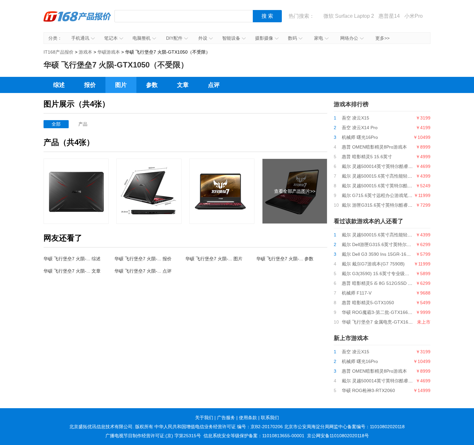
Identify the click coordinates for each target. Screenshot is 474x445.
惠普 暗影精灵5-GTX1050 (368, 302)
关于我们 (204, 417)
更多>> (382, 38)
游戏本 (85, 52)
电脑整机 (142, 38)
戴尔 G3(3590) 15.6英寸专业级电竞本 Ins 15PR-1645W (398, 273)
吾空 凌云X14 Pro (360, 127)
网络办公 (349, 38)
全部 (56, 124)
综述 (59, 85)
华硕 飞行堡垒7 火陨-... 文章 (72, 271)
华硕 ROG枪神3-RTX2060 (368, 390)
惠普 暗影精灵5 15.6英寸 (367, 156)
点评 (214, 85)
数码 (292, 38)
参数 (152, 85)
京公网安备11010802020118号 (338, 435)
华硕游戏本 (108, 52)
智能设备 (231, 38)
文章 (183, 85)
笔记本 (111, 38)
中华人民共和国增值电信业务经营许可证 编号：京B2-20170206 (218, 426)
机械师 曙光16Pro (360, 137)
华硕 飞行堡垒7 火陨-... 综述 (72, 258)
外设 (202, 38)
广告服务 (226, 417)
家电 (318, 38)
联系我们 (270, 417)
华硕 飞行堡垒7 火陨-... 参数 (284, 258)
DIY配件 (174, 38)
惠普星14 (389, 16)
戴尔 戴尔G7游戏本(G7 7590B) (373, 263)
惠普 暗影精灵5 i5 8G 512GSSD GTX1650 (385, 283)
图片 (121, 85)
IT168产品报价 (77, 21)
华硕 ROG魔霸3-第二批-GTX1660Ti (378, 312)
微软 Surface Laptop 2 (348, 16)
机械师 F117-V (356, 292)
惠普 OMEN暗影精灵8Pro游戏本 (374, 147)
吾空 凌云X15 (355, 117)
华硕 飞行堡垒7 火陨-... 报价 (143, 258)
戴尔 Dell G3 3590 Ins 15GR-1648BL (379, 254)
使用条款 (248, 417)
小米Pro (413, 16)
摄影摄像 (264, 38)
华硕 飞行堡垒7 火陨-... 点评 (143, 271)
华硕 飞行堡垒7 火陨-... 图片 (213, 258)
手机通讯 (80, 38)
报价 (90, 85)
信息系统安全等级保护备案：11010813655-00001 (253, 435)
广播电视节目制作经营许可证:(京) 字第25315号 (153, 435)
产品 (82, 124)
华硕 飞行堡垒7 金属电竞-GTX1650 (377, 322)
